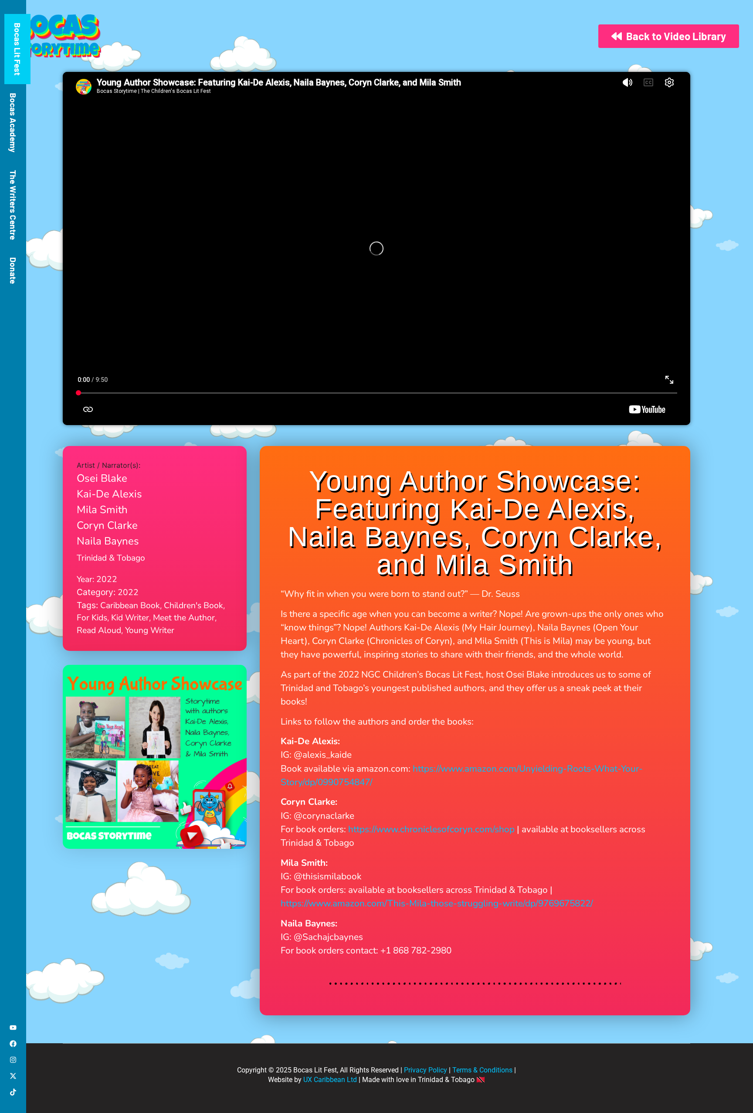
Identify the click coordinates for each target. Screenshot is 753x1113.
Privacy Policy (425, 1070)
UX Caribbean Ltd (330, 1080)
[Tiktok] (13, 1092)
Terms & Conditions (482, 1070)
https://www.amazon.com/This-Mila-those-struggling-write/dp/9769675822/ (437, 903)
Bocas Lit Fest (18, 49)
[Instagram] (13, 1060)
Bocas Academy (13, 123)
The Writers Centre (13, 205)
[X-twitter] (13, 1076)
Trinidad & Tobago (111, 558)
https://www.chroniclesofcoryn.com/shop (431, 829)
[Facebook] (13, 1044)
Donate (13, 270)
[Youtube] (13, 1028)
